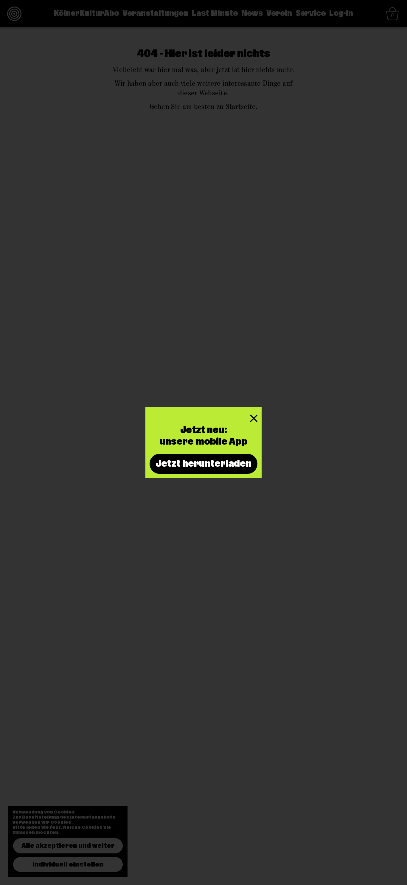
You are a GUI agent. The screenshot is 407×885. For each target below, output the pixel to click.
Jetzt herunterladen (203, 463)
